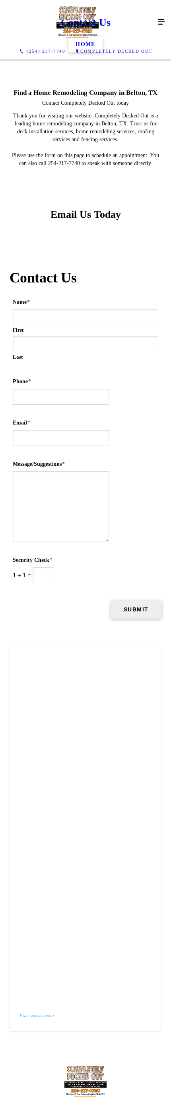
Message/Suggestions (39, 464)
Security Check (32, 560)
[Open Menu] (161, 22)
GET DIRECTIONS (37, 1016)
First (18, 330)
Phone (22, 381)
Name (21, 302)
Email (21, 423)
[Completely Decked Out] (77, 22)
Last (18, 357)
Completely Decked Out (116, 51)
